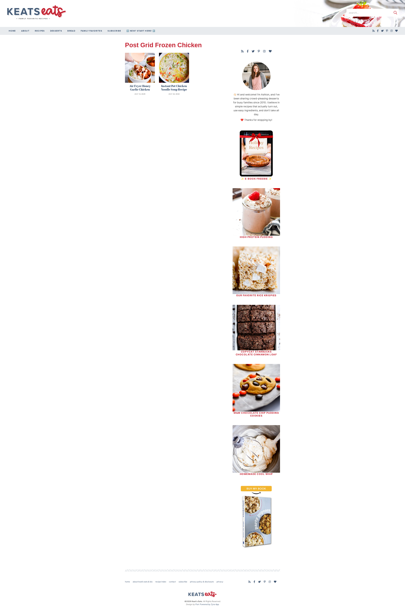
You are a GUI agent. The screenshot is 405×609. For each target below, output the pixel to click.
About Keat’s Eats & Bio (143, 581)
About (25, 31)
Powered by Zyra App (209, 604)
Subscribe (114, 31)
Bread (71, 31)
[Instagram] (392, 31)
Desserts (56, 31)
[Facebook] (378, 31)
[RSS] (374, 31)
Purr (197, 604)
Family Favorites (91, 31)
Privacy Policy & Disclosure (202, 581)
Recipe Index (160, 581)
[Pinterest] (387, 31)
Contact (172, 581)
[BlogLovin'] (396, 31)
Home (12, 31)
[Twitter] (382, 31)
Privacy (220, 581)
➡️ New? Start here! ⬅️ (140, 31)
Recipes (40, 31)
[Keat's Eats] (36, 12)
